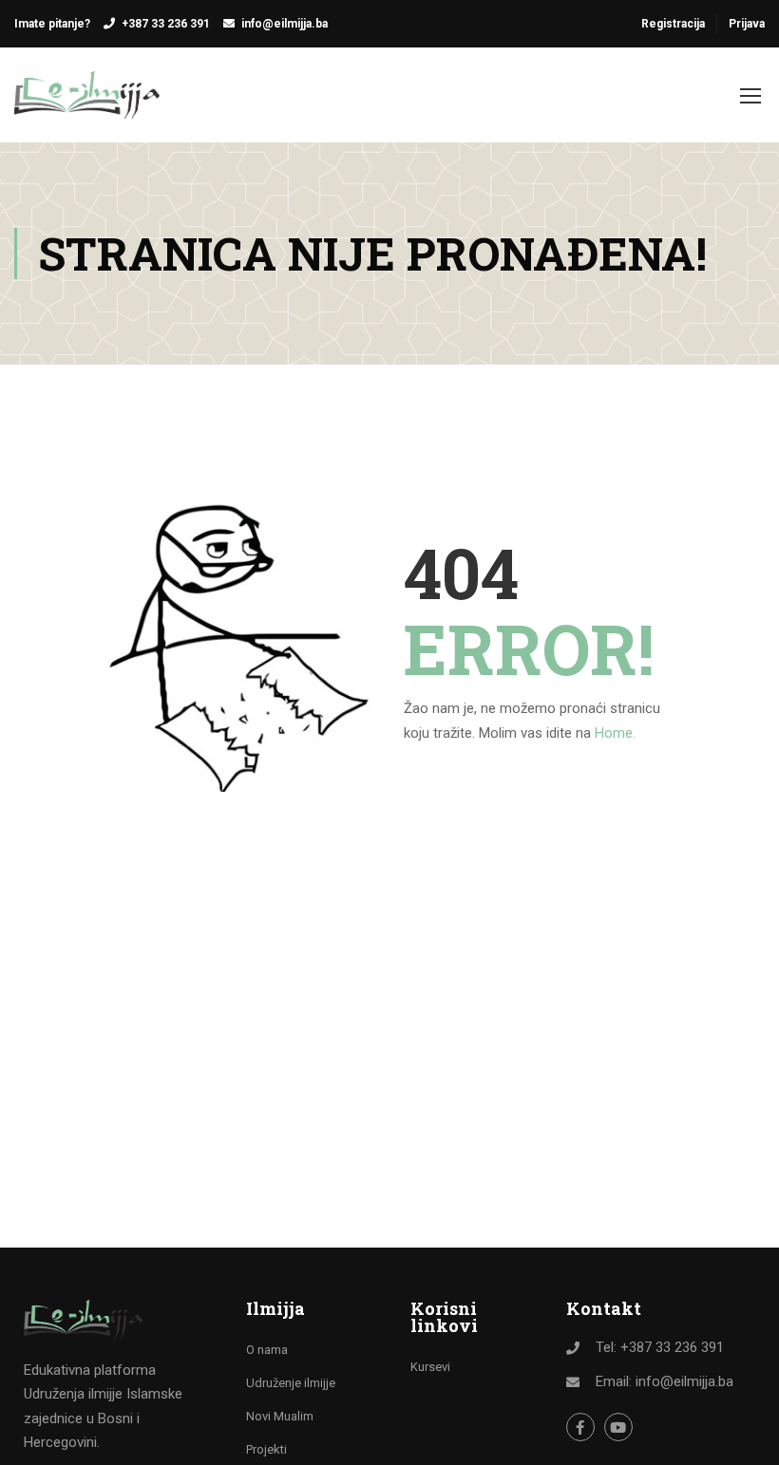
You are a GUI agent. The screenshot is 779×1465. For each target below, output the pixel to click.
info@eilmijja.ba (284, 23)
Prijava (747, 23)
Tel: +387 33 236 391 (660, 1347)
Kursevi (430, 1367)
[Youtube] (618, 1427)
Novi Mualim (280, 1416)
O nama (267, 1350)
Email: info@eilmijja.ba (664, 1381)
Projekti (266, 1449)
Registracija (673, 23)
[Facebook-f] (580, 1427)
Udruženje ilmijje (290, 1383)
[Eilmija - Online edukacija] (87, 104)
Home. (615, 733)
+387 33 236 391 (166, 23)
